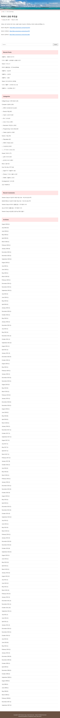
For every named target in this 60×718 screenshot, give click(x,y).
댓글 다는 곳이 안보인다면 (41, 3)
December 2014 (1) (6, 506)
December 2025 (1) (6, 252)
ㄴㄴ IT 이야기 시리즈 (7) (8, 149)
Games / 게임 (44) (6, 135)
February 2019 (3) (6, 395)
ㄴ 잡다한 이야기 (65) (7, 160)
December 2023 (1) (6, 311)
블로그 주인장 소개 (28, 3)
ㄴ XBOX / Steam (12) (7, 142)
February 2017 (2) (6, 457)
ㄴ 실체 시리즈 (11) (6, 156)
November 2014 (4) (6, 510)
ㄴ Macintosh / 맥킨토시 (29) (9, 125)
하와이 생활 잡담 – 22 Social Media (10, 67)
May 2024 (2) (5, 300)
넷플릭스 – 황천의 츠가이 (8, 56)
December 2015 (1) (6, 485)
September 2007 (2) (6, 705)
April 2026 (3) (5, 238)
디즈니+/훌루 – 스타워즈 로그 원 (10, 84)
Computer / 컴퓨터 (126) (8, 104)
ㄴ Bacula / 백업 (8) (6, 111)
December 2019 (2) (6, 377)
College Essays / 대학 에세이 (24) (10, 101)
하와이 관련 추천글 (53, 3)
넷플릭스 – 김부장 (6, 74)
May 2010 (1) (5, 646)
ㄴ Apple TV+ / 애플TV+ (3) (8, 170)
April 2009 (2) (5, 666)
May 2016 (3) (5, 471)
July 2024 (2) (5, 294)
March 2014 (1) (5, 531)
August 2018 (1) (5, 409)
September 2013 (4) (6, 551)
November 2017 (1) (6, 429)
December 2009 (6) (6, 656)
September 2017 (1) (6, 436)
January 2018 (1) (6, 426)
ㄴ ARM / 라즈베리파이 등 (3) (9, 108)
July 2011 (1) (5, 614)
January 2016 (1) (6, 482)
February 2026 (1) (6, 245)
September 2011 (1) (6, 611)
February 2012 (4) (6, 593)
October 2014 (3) (6, 513)
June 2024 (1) (5, 297)
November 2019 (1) (6, 381)
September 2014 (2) (6, 517)
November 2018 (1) (6, 405)
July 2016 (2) (5, 468)
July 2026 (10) (5, 227)
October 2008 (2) (6, 673)
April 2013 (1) (5, 565)
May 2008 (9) (5, 691)
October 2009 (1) (6, 663)
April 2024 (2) (5, 304)
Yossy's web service (37, 716)
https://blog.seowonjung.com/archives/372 (20, 27)
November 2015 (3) (6, 489)
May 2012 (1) (5, 586)
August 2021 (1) (5, 346)
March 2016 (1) (5, 475)
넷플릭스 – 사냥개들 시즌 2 (8, 88)
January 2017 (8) (6, 461)
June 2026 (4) (5, 231)
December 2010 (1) (6, 628)
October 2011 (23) (6, 607)
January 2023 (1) (6, 321)
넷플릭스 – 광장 (6, 77)
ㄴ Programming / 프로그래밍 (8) (10, 128)
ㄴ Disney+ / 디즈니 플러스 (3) (9, 174)
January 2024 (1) (6, 307)
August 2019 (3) (5, 384)
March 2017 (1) (5, 454)
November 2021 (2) (6, 335)
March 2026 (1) (5, 241)
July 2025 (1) (5, 266)
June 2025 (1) (5, 269)
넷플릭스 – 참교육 (6, 70)
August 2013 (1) (5, 555)
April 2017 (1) (5, 450)
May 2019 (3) (5, 388)
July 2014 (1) (5, 520)
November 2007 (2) (6, 701)
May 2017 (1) (5, 447)
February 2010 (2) (6, 649)
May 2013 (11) (5, 562)
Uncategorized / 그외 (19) (8, 181)
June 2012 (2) (5, 583)
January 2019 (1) (6, 398)
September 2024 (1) (6, 290)
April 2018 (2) (5, 419)
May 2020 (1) (5, 367)
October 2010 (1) (6, 635)
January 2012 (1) (6, 597)
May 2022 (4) (5, 332)
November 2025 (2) (6, 255)
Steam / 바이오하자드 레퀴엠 (9, 81)
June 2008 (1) (5, 687)
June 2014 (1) (5, 524)
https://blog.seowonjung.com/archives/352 (20, 34)
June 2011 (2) (5, 618)
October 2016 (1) (6, 464)
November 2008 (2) (6, 670)
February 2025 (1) (6, 280)
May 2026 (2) (5, 234)
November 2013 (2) (6, 544)
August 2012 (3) (5, 576)
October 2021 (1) (6, 339)
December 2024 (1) (6, 283)
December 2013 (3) (6, 541)
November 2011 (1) (6, 604)
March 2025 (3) (5, 276)
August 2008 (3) (5, 680)
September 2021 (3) (6, 342)
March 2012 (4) (5, 590)
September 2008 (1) (6, 677)
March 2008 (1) (5, 694)
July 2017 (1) (5, 443)
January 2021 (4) (6, 353)
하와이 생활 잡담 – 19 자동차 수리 (18, 204)
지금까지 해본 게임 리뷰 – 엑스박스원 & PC (20, 197)
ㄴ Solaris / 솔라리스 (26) (8, 132)
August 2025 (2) (5, 262)
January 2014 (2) (6, 537)
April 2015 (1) (5, 503)
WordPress (25, 716)
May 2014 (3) (5, 527)
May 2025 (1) (5, 273)
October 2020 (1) (6, 360)
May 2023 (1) (5, 318)
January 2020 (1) (6, 374)
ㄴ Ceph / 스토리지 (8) (7, 115)
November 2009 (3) (6, 659)
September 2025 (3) (6, 259)
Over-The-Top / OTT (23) (8, 167)
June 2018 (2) (5, 412)
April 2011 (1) (5, 621)
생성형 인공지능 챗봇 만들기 (17, 211)
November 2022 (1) (6, 325)
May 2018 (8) (5, 416)
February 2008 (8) (6, 698)
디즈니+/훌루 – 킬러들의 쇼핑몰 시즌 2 (11, 60)
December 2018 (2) (6, 402)
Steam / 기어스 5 (6, 63)
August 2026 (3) (5, 224)
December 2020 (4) (6, 356)
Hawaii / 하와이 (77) (6, 153)
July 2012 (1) (5, 579)
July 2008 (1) (5, 684)
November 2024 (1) (6, 287)
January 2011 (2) (6, 625)
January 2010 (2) (6, 653)
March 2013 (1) (5, 569)
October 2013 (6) (6, 548)
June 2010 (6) (5, 642)
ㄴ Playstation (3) (6, 139)
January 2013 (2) (6, 572)
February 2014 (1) (6, 534)
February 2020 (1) (6, 370)
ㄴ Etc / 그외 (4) (6, 118)
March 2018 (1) (5, 422)
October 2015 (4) (6, 492)
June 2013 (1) (5, 558)
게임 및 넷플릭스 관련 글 (29, 6)
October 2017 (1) (6, 433)
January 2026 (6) (6, 248)
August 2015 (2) (5, 496)
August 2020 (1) (5, 363)
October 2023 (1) (6, 314)
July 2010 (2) (5, 639)
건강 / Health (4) (6, 184)
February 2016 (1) (6, 478)
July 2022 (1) (5, 328)
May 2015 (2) (5, 499)
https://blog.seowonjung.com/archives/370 (20, 31)
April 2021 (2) (5, 349)
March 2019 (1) (5, 391)
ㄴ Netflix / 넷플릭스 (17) (8, 177)
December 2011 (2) (6, 600)
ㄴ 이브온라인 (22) (6, 146)
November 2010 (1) (6, 632)
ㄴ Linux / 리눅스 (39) (7, 121)
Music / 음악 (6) (5, 163)
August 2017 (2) (5, 440)
